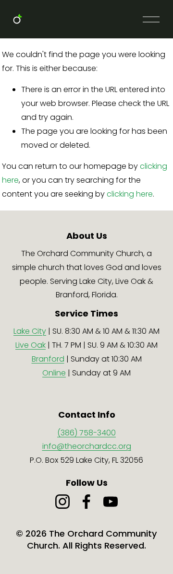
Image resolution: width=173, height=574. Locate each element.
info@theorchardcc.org (86, 446)
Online (54, 372)
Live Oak (30, 345)
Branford (48, 358)
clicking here (130, 193)
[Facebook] (86, 501)
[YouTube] (110, 501)
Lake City (29, 331)
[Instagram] (62, 501)
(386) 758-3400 (86, 432)
